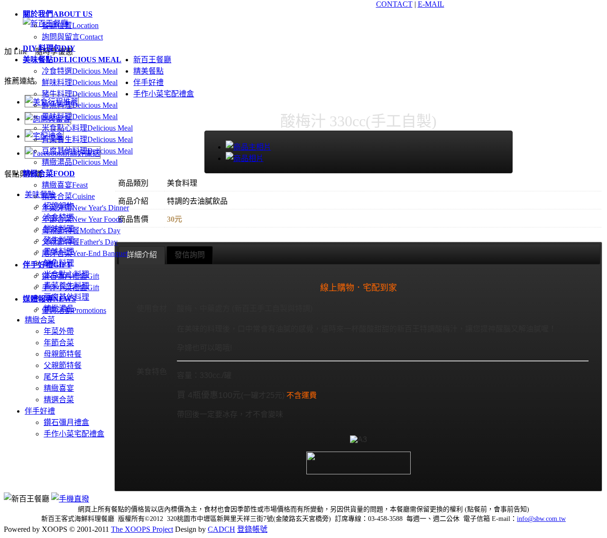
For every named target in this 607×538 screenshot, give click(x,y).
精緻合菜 (40, 320)
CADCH (221, 529)
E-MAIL (431, 4)
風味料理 (80, 117)
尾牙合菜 (85, 253)
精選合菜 (59, 400)
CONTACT (394, 4)
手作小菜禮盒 (70, 287)
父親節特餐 (80, 242)
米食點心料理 (87, 128)
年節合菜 (82, 219)
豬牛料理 (80, 94)
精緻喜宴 (65, 185)
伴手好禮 (40, 411)
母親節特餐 (81, 231)
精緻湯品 (80, 162)
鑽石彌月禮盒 (70, 276)
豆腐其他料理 (87, 151)
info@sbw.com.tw (541, 518)
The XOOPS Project (142, 529)
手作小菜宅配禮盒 (74, 434)
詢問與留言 (72, 37)
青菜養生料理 (87, 139)
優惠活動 (74, 310)
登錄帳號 (252, 529)
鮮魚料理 (80, 105)
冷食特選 (80, 71)
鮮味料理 (80, 82)
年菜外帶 (85, 208)
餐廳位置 (70, 25)
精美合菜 (68, 196)
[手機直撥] (70, 499)
